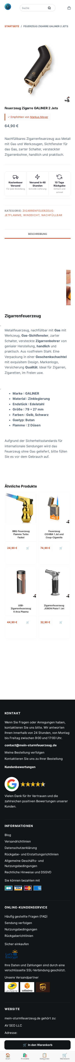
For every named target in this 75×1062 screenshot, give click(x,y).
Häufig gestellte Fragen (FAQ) (26, 916)
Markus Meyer (39, 117)
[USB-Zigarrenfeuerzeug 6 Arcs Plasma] (21, 582)
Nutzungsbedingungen (21, 929)
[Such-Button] (49, 8)
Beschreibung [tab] (37, 233)
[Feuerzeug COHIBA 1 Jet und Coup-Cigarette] (54, 508)
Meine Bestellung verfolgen (24, 752)
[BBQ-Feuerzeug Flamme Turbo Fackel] (21, 508)
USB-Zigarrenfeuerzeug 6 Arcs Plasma (21, 608)
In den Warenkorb (40, 1045)
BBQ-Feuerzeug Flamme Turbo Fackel (21, 534)
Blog (8, 835)
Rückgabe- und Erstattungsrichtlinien (32, 854)
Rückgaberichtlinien (19, 936)
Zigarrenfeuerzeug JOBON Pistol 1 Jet (54, 607)
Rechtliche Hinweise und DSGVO (28, 872)
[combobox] (33, 8)
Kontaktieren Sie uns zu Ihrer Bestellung (34, 759)
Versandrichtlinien (18, 841)
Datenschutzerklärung (21, 848)
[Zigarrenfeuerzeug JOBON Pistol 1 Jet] (54, 582)
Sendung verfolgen (18, 923)
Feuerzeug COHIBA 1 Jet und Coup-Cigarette (54, 534)
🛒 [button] (27, 548)
